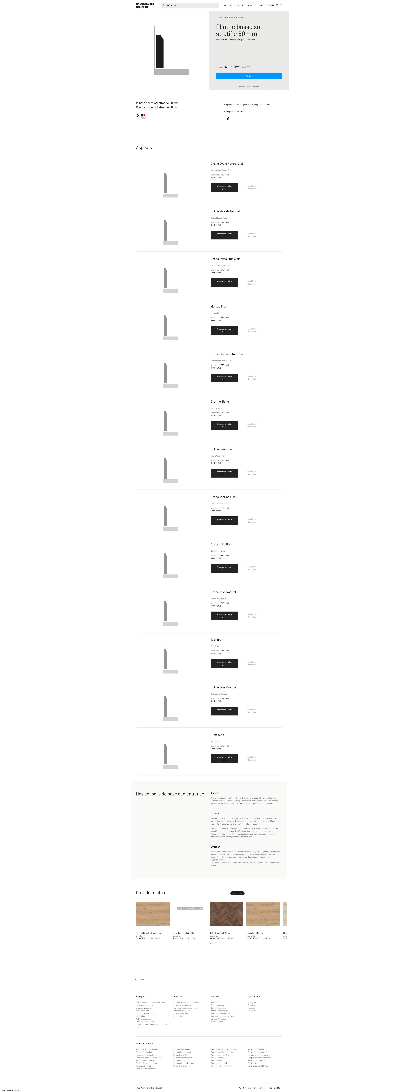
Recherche (139, 979)
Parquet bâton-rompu (182, 1052)
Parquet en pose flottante (183, 1063)
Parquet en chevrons (181, 1066)
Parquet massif (217, 1060)
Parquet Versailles (143, 1066)
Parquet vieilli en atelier (145, 1069)
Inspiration (250, 5)
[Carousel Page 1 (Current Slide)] (210, 943)
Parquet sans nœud (219, 1063)
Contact (261, 5)
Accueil (220, 17)
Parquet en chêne (180, 1055)
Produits (227, 5)
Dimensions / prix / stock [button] (224, 187)
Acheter (249, 76)
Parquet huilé (179, 1060)
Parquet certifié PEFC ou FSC (260, 1066)
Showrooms (239, 5)
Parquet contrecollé (256, 1049)
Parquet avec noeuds (182, 1049)
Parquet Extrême (218, 1058)
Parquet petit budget (256, 1060)
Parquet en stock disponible (259, 1058)
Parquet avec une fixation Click (149, 1058)
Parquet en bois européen (258, 1052)
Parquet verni (253, 1063)
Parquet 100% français (145, 1060)
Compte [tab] (270, 5)
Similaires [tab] (237, 893)
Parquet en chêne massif (258, 1055)
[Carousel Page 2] (212, 943)
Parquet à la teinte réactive (147, 1049)
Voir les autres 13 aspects (249, 87)
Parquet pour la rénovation (222, 1066)
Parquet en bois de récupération (224, 1052)
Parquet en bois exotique (146, 1055)
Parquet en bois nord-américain (224, 1049)
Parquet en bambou (144, 1052)
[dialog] (10, 1090)
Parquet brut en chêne (220, 1055)
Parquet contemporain (182, 1058)
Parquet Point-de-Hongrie (146, 1063)
